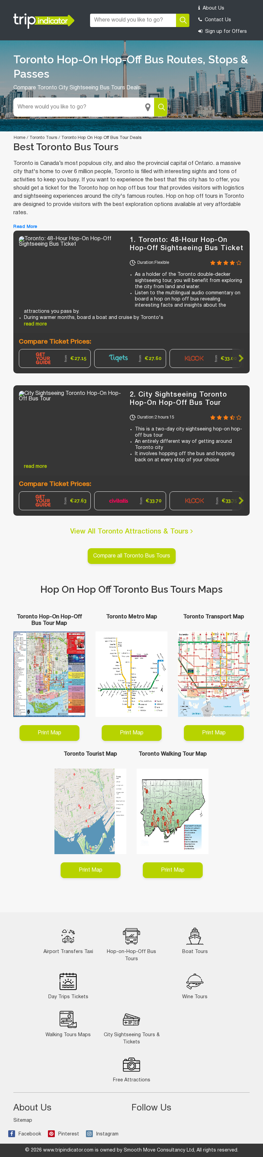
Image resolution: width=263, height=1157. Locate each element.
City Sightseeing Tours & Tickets (132, 1038)
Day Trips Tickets (68, 997)
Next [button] (238, 358)
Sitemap (22, 1120)
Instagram (107, 1134)
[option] (55, 358)
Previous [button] (25, 358)
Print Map (49, 733)
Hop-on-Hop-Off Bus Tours (131, 955)
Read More (25, 227)
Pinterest (68, 1134)
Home (19, 138)
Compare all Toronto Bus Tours (131, 556)
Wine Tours (195, 997)
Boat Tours (195, 952)
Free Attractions (131, 1080)
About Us (212, 8)
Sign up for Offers (225, 31)
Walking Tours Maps (68, 1035)
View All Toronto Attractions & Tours (130, 532)
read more (35, 324)
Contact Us (217, 20)
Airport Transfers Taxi (68, 952)
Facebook (29, 1134)
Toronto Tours (43, 138)
